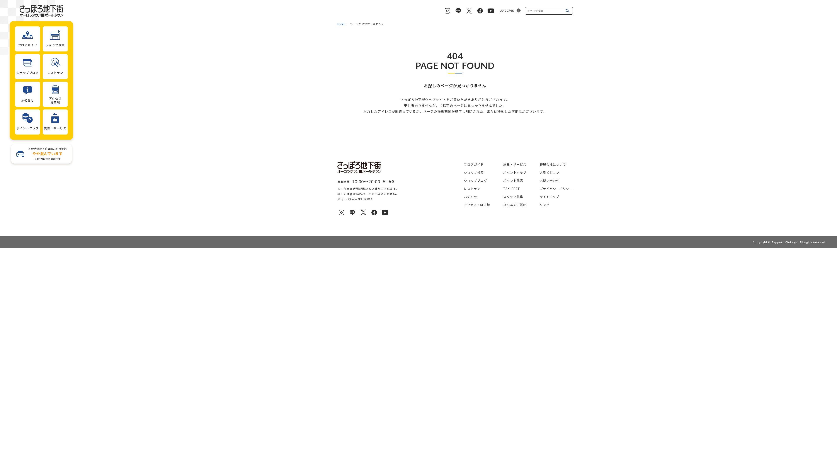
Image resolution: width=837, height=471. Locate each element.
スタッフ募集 (513, 197)
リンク (545, 205)
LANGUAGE (507, 10)
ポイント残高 (513, 180)
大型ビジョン (550, 172)
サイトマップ (550, 197)
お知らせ (470, 197)
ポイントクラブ (514, 172)
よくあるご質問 (514, 205)
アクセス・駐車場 (477, 205)
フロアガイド (474, 164)
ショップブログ (475, 180)
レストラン (472, 188)
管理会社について (553, 164)
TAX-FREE (511, 188)
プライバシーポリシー (556, 188)
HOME (341, 24)
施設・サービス (514, 164)
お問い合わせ (550, 180)
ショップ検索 (474, 172)
